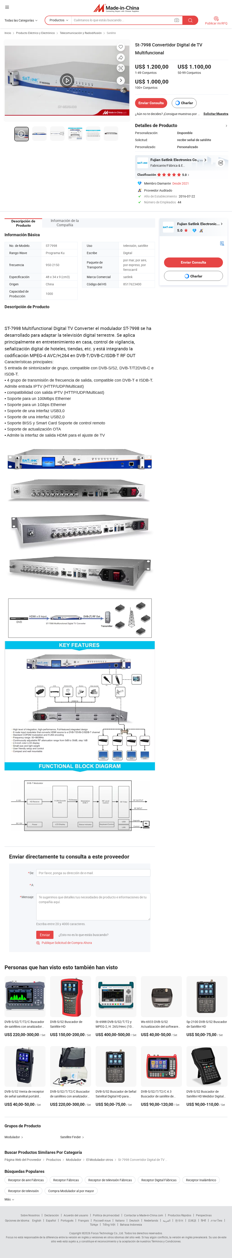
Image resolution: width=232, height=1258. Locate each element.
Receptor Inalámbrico (201, 1180)
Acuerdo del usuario (76, 1215)
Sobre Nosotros (30, 1215)
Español (51, 1220)
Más (8, 1199)
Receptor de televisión (23, 1191)
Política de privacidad (106, 1215)
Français (83, 1220)
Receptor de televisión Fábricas (110, 1180)
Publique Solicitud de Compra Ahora (64, 942)
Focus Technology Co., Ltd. (107, 1233)
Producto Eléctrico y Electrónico (35, 33)
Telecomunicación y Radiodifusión (81, 33)
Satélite (111, 33)
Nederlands (151, 1220)
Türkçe (94, 1224)
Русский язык (102, 1220)
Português (67, 1220)
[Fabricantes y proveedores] (116, 7)
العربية (166, 1220)
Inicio (8, 33)
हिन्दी (203, 1220)
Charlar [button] (187, 103)
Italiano (120, 1220)
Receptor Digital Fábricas (158, 1180)
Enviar (45, 934)
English (36, 1220)
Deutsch (134, 1220)
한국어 (179, 1220)
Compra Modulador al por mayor (71, 1191)
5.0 (180, 230)
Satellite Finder (70, 1137)
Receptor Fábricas (66, 1180)
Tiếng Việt (109, 1224)
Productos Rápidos (179, 1215)
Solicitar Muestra (215, 113)
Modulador (12, 1137)
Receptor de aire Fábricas (26, 1180)
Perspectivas (204, 1215)
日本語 (192, 1220)
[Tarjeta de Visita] (222, 243)
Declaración (51, 1215)
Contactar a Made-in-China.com (143, 1215)
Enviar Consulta (151, 103)
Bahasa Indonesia (131, 1224)
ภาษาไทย (216, 1220)
